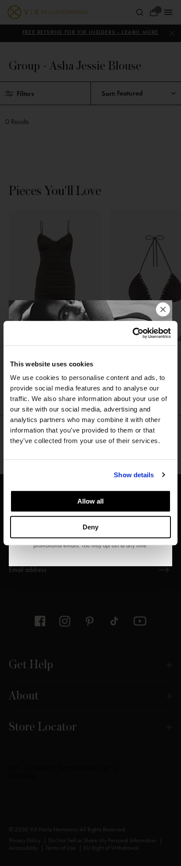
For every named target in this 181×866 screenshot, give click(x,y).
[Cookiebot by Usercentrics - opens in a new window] (132, 333)
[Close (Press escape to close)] (163, 309)
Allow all (90, 501)
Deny (90, 527)
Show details (134, 475)
